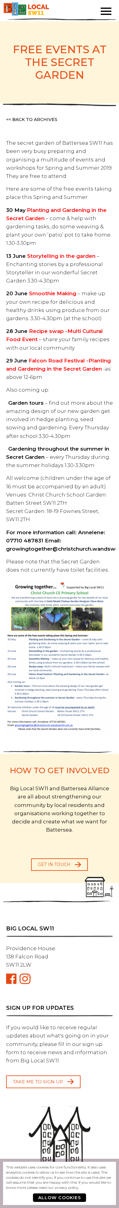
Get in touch (54, 864)
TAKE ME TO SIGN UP (38, 1082)
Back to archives (34, 119)
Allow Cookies (59, 1197)
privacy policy (66, 1187)
